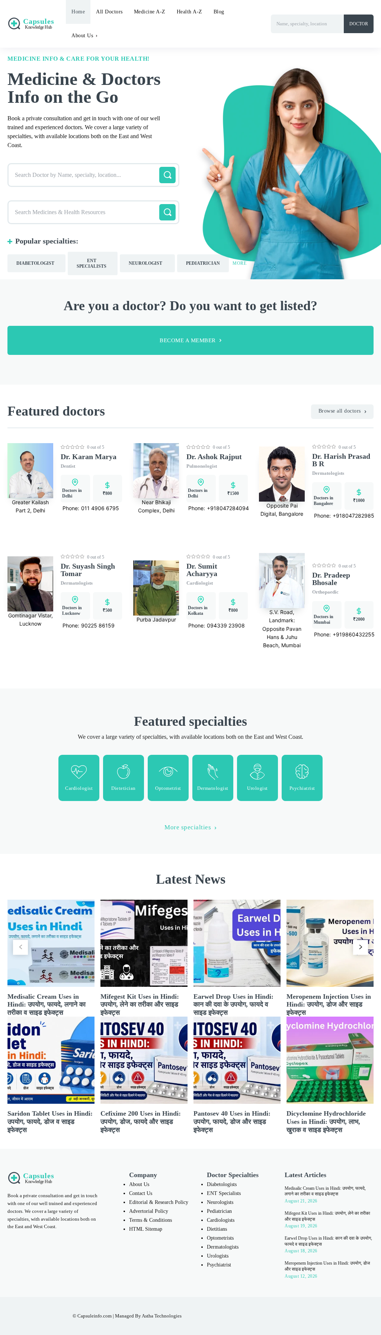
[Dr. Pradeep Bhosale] (282, 580)
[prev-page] (20, 947)
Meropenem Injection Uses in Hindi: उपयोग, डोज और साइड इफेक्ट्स (328, 1004)
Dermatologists (328, 473)
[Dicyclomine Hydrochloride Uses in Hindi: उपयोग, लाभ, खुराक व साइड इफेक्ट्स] (330, 1060)
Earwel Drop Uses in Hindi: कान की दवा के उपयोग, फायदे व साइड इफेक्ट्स (233, 1004)
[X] (287, 1316)
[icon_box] (78, 778)
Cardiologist (199, 583)
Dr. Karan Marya (88, 456)
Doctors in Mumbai (323, 619)
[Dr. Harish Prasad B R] (282, 474)
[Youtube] (302, 1316)
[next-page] (360, 947)
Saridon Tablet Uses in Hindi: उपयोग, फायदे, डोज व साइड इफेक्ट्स (50, 1121)
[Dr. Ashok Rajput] (156, 470)
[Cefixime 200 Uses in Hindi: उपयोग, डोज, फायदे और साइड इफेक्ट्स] (144, 1060)
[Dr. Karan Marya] (30, 470)
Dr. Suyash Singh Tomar (88, 570)
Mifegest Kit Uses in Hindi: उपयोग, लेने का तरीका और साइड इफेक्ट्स (139, 1004)
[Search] (167, 175)
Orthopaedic (325, 592)
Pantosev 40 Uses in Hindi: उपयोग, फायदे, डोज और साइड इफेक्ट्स (231, 1121)
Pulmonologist (201, 466)
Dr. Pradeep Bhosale (331, 579)
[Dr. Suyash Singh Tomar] (30, 583)
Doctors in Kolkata (198, 610)
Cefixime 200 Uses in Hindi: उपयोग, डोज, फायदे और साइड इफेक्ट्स (140, 1121)
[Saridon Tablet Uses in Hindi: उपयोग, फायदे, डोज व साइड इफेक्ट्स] (51, 1060)
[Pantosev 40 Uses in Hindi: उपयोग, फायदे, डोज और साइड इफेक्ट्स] (237, 1060)
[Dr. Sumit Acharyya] (156, 588)
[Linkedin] (271, 1316)
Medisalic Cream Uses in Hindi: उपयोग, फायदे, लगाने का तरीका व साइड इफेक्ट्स (46, 1004)
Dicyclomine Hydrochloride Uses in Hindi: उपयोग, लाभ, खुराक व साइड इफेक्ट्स (326, 1121)
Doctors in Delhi (72, 493)
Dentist (68, 466)
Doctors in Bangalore (323, 500)
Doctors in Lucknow (72, 610)
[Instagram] (256, 1316)
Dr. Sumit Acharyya (201, 570)
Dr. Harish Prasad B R (341, 460)
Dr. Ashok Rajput (214, 456)
